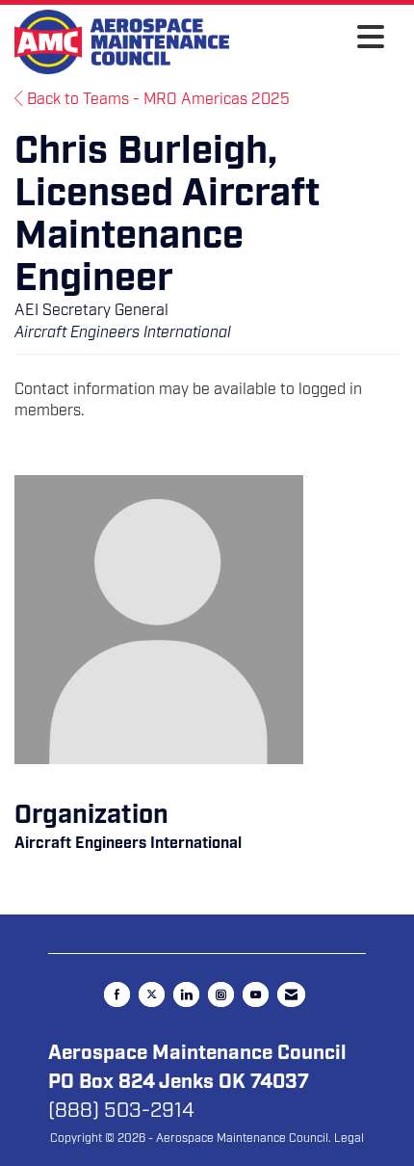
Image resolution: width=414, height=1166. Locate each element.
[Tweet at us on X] (152, 994)
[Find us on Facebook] (117, 994)
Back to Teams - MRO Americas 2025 (156, 99)
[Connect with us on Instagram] (221, 994)
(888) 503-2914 (121, 1110)
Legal (349, 1138)
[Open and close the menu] (312, 38)
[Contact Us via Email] (291, 994)
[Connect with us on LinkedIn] (186, 994)
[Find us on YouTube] (256, 994)
